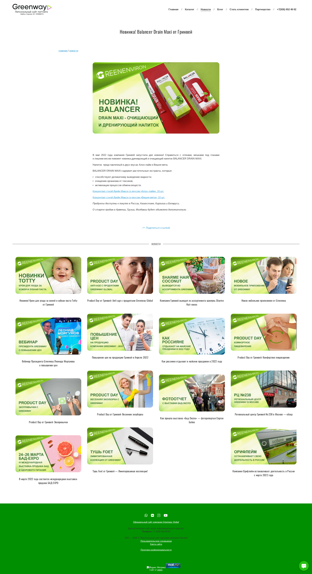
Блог (220, 9)
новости (73, 50)
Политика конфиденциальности (156, 550)
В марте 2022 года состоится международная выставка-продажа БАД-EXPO (48, 481)
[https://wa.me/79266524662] (146, 515)
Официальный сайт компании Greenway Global (156, 522)
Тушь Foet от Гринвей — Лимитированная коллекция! (120, 471)
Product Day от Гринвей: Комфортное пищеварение (264, 357)
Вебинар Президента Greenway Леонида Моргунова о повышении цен (48, 363)
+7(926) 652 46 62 (286, 9)
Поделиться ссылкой (158, 227)
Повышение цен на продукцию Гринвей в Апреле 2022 (120, 357)
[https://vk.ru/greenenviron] (152, 515)
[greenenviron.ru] (32, 9)
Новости (206, 9)
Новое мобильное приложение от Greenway (263, 301)
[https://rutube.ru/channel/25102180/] (158, 515)
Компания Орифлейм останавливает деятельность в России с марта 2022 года (264, 473)
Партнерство (262, 9)
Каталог (189, 9)
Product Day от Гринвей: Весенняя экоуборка (120, 414)
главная (63, 50)
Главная (173, 9)
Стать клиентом (239, 9)
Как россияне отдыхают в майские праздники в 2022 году (192, 361)
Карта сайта (156, 544)
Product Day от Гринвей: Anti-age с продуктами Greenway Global (120, 301)
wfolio (159, 570)
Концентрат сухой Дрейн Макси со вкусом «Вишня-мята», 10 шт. (129, 197)
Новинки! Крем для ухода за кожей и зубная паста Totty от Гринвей (48, 303)
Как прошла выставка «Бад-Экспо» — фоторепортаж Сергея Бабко (191, 420)
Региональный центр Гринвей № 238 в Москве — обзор (263, 414)
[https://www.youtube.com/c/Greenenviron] (166, 515)
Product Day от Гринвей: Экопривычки (48, 422)
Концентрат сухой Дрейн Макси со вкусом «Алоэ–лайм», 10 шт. (128, 191)
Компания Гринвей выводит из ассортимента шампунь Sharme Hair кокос (192, 303)
